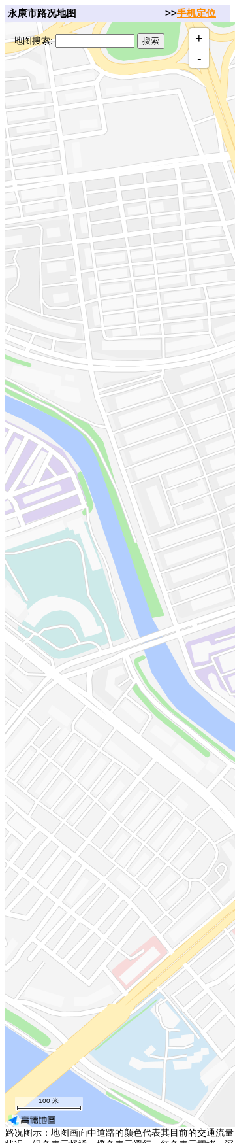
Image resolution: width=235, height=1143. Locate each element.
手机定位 (196, 12)
